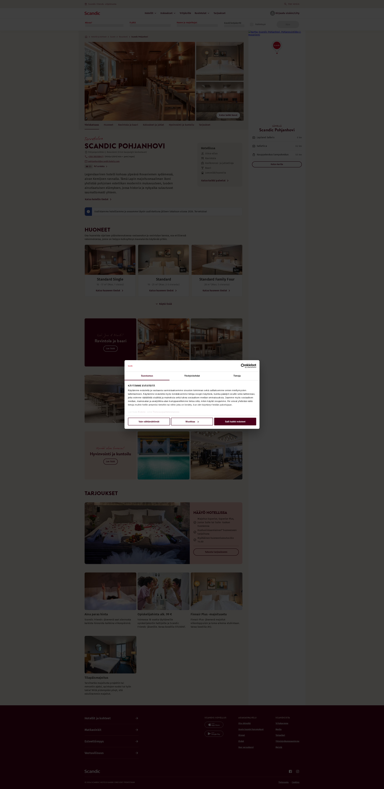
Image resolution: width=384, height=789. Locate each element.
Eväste (142, 412)
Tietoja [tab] (237, 375)
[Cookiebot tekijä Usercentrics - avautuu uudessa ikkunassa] (243, 366)
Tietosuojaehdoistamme (166, 412)
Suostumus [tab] (147, 375)
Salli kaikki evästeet (235, 421)
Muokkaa (190, 421)
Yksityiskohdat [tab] (192, 375)
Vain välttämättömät (149, 421)
